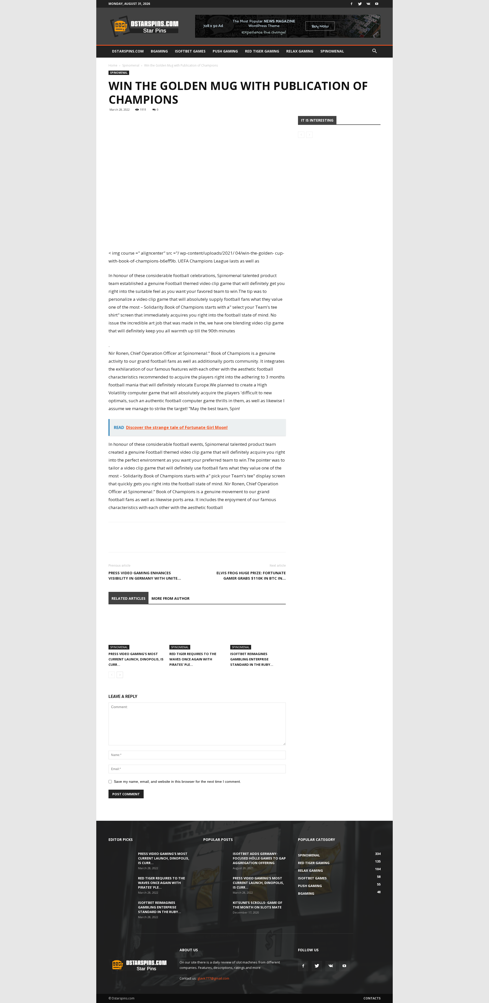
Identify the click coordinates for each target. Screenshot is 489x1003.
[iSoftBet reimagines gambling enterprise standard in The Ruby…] (258, 630)
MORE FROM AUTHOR (170, 598)
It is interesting (317, 120)
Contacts (372, 998)
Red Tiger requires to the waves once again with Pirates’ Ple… (192, 659)
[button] (374, 51)
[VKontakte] (368, 4)
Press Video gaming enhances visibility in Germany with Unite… (144, 575)
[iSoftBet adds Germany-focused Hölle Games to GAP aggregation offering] (216, 860)
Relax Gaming (299, 51)
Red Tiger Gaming (262, 51)
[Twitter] (360, 4)
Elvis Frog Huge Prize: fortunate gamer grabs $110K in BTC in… (251, 575)
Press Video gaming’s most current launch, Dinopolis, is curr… (136, 659)
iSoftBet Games (190, 51)
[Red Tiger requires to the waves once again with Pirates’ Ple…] (197, 630)
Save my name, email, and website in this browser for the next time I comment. (177, 781)
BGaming (159, 51)
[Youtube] (377, 4)
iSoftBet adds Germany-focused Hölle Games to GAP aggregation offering (259, 858)
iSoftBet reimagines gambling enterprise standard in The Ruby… (251, 659)
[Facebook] (351, 4)
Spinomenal (332, 51)
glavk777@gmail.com (213, 978)
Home (112, 65)
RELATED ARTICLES (128, 598)
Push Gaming (225, 51)
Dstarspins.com (128, 51)
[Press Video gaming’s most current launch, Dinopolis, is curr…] (136, 630)
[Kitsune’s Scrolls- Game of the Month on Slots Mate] (216, 909)
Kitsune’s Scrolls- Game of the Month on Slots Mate (257, 904)
